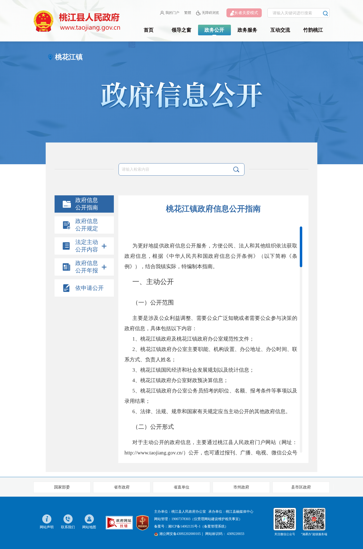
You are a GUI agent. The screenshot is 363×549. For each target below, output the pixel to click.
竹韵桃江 (313, 30)
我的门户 (172, 13)
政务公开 (214, 30)
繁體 (187, 13)
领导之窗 (181, 30)
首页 (149, 30)
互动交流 (280, 30)
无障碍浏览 (210, 13)
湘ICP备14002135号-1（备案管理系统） (198, 526)
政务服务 (247, 30)
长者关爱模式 (246, 13)
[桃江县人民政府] (77, 21)
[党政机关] (142, 522)
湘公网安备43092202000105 (180, 534)
